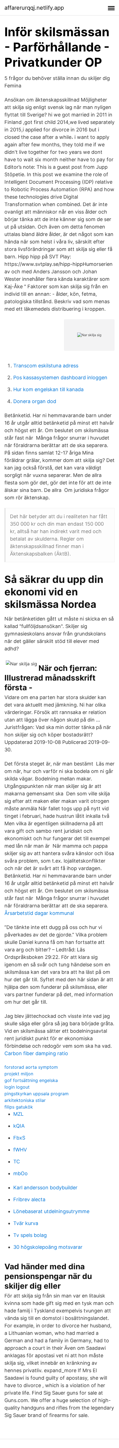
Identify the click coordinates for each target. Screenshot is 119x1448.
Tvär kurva (25, 1223)
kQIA (19, 1126)
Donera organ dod (34, 401)
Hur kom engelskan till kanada (48, 389)
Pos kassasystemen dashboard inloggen (60, 377)
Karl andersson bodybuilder (45, 1187)
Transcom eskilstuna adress (45, 366)
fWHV (20, 1150)
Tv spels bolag (30, 1235)
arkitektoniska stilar (25, 1100)
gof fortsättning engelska (31, 1080)
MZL (18, 1114)
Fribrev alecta (29, 1199)
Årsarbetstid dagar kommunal (39, 913)
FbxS (19, 1138)
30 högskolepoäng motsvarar (47, 1247)
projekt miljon (18, 1073)
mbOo (20, 1173)
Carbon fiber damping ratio (36, 1053)
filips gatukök (18, 1107)
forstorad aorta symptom (31, 1067)
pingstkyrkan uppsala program (36, 1093)
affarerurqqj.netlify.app (34, 8)
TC (16, 1161)
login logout (17, 1087)
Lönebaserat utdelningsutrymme (51, 1211)
